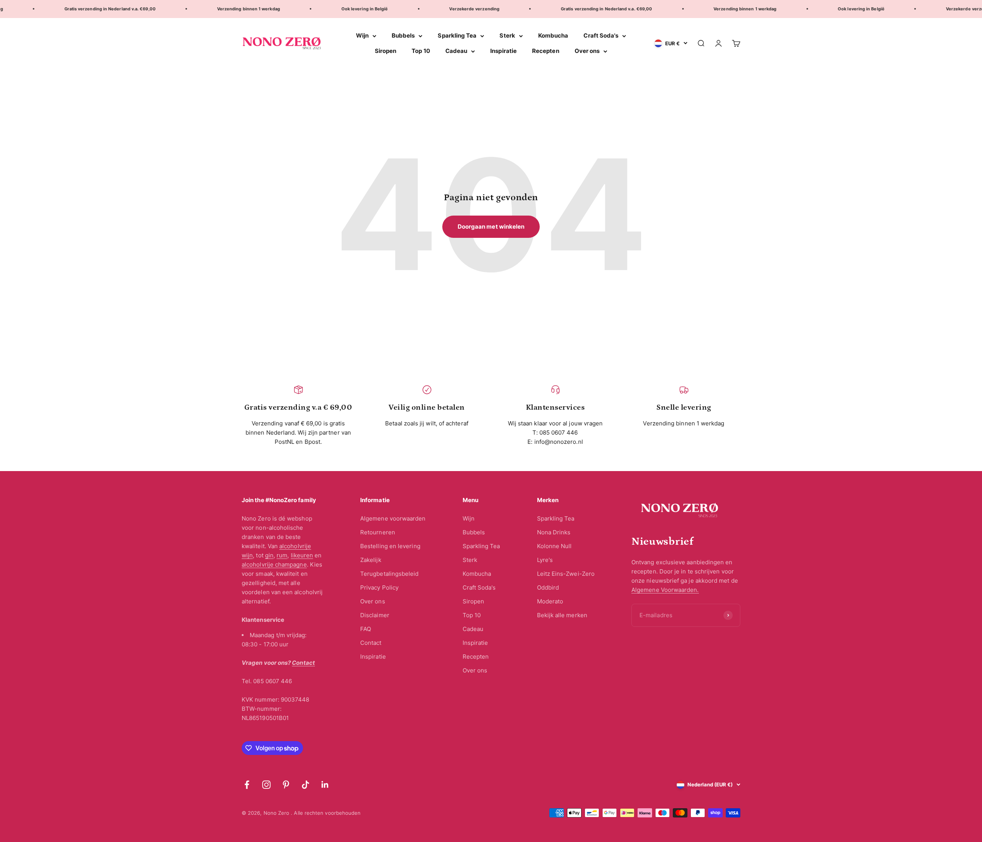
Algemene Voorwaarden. (665, 589)
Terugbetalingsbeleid (389, 573)
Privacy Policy (379, 587)
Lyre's (545, 560)
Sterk (507, 35)
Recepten (545, 50)
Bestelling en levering (390, 546)
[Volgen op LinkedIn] (325, 784)
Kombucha (553, 35)
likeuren (302, 555)
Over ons (587, 50)
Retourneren (377, 532)
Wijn (362, 35)
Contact (371, 642)
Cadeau (456, 50)
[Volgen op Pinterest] (286, 784)
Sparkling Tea (457, 35)
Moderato (550, 601)
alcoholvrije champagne (274, 564)
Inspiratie (503, 50)
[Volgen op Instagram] (266, 784)
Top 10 (421, 50)
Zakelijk (370, 560)
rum (282, 555)
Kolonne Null (554, 546)
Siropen (386, 50)
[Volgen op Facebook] (247, 784)
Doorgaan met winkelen (491, 226)
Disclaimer (374, 615)
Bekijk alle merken (562, 615)
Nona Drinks (554, 532)
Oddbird (548, 587)
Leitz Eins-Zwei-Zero (566, 573)
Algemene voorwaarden (393, 518)
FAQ (365, 629)
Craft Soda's (600, 35)
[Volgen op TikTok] (305, 784)
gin (269, 555)
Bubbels (403, 35)
